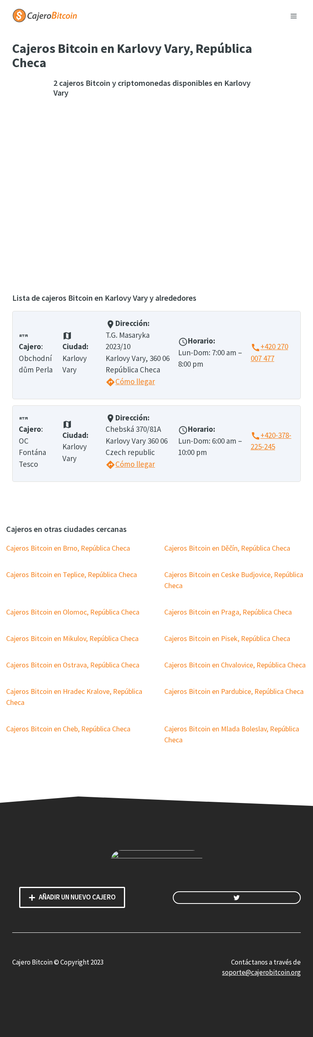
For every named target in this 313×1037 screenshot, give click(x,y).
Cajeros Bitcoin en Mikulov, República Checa (72, 638)
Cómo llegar (130, 381)
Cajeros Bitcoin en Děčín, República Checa (227, 548)
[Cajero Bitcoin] (44, 15)
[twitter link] (237, 897)
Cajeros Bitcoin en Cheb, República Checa (68, 728)
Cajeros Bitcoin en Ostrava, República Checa (72, 664)
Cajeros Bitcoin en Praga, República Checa (228, 612)
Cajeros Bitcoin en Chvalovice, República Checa (235, 664)
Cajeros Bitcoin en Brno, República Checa (68, 548)
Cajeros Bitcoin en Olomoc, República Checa (72, 612)
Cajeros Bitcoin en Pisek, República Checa (227, 638)
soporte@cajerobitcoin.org (261, 972)
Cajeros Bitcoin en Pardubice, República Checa (234, 691)
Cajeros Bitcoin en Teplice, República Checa (71, 574)
